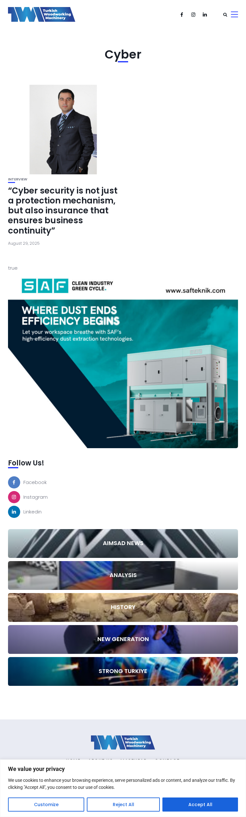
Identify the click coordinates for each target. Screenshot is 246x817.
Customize (46, 804)
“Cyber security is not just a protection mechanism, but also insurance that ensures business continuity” (63, 210)
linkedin (32, 511)
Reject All (123, 804)
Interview (17, 179)
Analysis (123, 575)
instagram (35, 497)
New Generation (123, 639)
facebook (35, 482)
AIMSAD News (123, 543)
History (123, 607)
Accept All (200, 804)
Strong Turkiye (123, 671)
